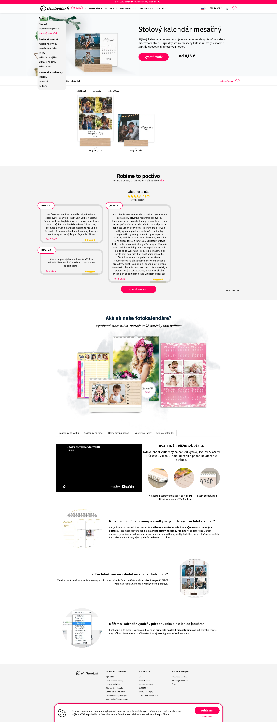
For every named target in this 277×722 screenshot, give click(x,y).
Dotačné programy (146, 684)
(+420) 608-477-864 (179, 677)
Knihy (78, 8)
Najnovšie (97, 91)
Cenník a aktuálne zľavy (115, 692)
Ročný (42, 52)
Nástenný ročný (142, 433)
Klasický (43, 77)
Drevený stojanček (48, 33)
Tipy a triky (110, 677)
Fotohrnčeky (127, 8)
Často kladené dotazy (114, 681)
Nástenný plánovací (119, 433)
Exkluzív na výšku (48, 57)
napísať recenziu (138, 289)
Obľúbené (81, 91)
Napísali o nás (144, 681)
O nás (141, 677)
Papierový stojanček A (50, 28)
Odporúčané (113, 91)
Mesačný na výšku (48, 44)
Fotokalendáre (92, 8)
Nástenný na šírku (93, 433)
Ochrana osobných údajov (116, 696)
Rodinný (43, 86)
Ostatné (160, 8)
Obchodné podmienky (114, 688)
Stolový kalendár (165, 433)
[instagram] (174, 684)
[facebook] (172, 684)
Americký (43, 81)
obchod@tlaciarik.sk (180, 681)
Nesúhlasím (207, 717)
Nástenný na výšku (69, 433)
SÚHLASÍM (207, 710)
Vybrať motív (154, 57)
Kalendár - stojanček (70, 81)
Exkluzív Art (45, 66)
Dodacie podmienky (113, 684)
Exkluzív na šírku (47, 62)
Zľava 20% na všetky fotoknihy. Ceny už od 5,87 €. (137, 2)
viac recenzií (232, 290)
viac (162, 180)
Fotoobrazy (144, 8)
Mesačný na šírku (48, 48)
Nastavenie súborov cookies (117, 699)
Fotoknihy (110, 8)
